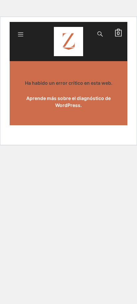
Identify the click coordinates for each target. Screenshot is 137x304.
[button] (118, 33)
